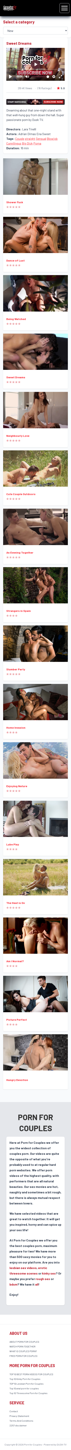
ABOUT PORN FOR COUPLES (24, 1341)
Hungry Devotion (17, 1080)
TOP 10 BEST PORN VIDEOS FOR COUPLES (31, 1374)
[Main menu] (64, 8)
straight (30, 138)
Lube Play (12, 844)
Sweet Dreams (15, 377)
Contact (13, 1411)
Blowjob (52, 138)
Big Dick (27, 143)
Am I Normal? (15, 961)
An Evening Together (19, 552)
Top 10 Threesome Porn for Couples (28, 1393)
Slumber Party (15, 669)
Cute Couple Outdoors (21, 494)
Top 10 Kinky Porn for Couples (24, 1379)
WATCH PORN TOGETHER (22, 1346)
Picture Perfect (16, 1019)
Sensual (41, 138)
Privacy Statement (19, 1416)
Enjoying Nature (16, 786)
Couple (19, 138)
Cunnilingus (13, 143)
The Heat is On (15, 903)
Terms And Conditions (21, 1420)
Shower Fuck (14, 202)
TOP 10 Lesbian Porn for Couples (26, 1383)
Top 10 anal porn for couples (24, 1388)
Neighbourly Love (17, 435)
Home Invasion (15, 727)
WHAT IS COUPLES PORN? (23, 1351)
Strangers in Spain (18, 610)
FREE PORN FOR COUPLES (23, 1355)
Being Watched (16, 319)
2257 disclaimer (18, 1425)
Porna (37, 143)
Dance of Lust (15, 260)
